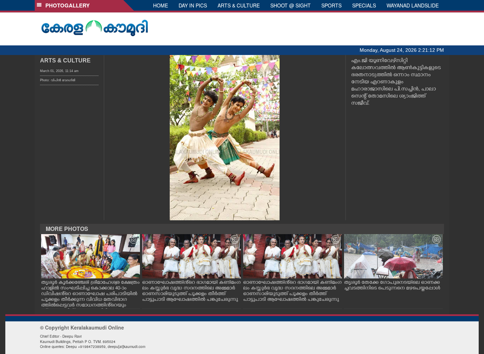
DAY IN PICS (193, 5)
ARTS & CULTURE (239, 5)
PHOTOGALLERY (66, 5)
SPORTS (331, 5)
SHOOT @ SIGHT (290, 5)
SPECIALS (364, 5)
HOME (160, 5)
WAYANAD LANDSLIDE (413, 5)
